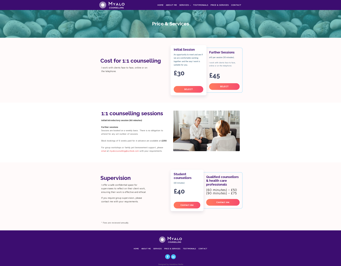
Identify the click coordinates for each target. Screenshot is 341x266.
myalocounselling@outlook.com (124, 151)
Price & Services (220, 5)
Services (184, 5)
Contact (236, 5)
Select (188, 89)
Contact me (187, 205)
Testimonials (200, 5)
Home (160, 5)
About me (171, 5)
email (103, 151)
